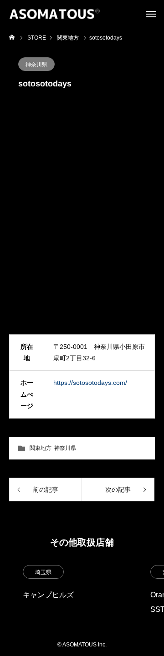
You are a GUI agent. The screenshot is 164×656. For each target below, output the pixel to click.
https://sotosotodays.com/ (90, 382)
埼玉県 (43, 572)
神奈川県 (36, 64)
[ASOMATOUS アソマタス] (54, 13)
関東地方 (40, 448)
